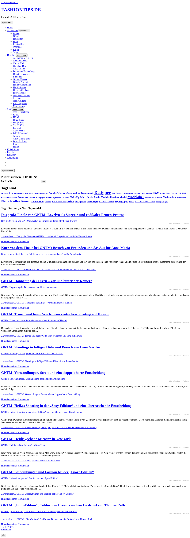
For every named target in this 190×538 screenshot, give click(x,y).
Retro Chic (103, 202)
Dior (113, 193)
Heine (16, 146)
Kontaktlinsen (19, 44)
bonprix (16, 136)
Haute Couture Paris (173, 193)
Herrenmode (11, 197)
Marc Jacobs (19, 106)
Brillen (16, 33)
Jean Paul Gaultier (21, 95)
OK (3, 535)
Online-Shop (37, 201)
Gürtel (16, 36)
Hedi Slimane (19, 87)
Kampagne (40, 197)
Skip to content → (9, 2)
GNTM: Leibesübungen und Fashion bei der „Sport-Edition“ (47, 472)
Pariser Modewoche (59, 202)
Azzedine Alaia (20, 60)
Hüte (15, 41)
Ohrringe (17, 47)
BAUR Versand (20, 133)
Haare (162, 193)
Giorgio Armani (20, 82)
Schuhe (110, 201)
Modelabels (149, 197)
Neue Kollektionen (16, 201)
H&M (16, 117)
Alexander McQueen (23, 58)
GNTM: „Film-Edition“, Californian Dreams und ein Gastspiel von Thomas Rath (63, 505)
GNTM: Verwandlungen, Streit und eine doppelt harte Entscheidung (53, 373)
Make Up (74, 197)
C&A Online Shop (22, 138)
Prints (70, 201)
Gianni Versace (20, 79)
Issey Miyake (19, 92)
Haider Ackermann (22, 84)
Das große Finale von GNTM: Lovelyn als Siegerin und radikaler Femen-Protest (62, 215)
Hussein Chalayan (21, 90)
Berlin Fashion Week (21, 193)
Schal (15, 52)
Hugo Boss (18, 120)
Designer (11, 55)
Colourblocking (73, 193)
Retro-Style (92, 201)
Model (123, 197)
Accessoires (12, 30)
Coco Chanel (19, 68)
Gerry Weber (19, 130)
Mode (97, 197)
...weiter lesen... (46, 236)
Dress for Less (20, 141)
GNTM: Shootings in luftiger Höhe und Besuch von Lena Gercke (50, 347)
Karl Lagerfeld (20, 103)
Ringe (16, 49)
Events (10, 152)
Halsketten (18, 38)
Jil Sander (17, 98)
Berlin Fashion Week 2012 (38, 193)
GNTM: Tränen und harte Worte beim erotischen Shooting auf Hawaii (55, 314)
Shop (9, 109)
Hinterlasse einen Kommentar (15, 241)
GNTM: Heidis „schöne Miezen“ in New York (36, 439)
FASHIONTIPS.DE (21, 9)
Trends (131, 202)
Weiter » (10, 527)
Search (6, 181)
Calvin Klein (19, 63)
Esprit (16, 114)
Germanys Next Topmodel (143, 193)
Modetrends (181, 197)
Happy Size (18, 122)
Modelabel (136, 197)
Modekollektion (110, 197)
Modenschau (169, 197)
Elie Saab (17, 76)
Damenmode (87, 193)
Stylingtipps (12, 157)
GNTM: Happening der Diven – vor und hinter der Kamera (46, 281)
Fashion (119, 193)
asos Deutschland (21, 112)
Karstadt (17, 128)
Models (158, 197)
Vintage (159, 202)
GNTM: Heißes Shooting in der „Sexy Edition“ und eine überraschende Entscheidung (66, 406)
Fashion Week (128, 193)
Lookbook (65, 197)
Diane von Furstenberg (24, 71)
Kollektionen (13, 149)
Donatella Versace (21, 74)
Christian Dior (19, 66)
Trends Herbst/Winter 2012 (145, 202)
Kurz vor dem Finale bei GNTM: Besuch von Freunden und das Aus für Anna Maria (65, 248)
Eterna (16, 144)
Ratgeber (11, 154)
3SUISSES (18, 125)
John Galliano (19, 100)
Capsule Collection (57, 193)
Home (10, 27)
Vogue (165, 202)
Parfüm (48, 202)
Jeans (21, 197)
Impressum (6, 529)
